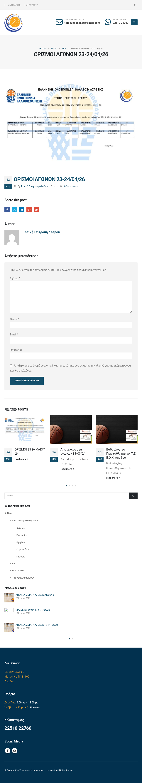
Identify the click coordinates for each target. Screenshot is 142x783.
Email (36, 209)
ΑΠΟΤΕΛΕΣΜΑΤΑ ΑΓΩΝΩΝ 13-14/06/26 (37, 624)
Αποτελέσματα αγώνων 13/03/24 (72, 451)
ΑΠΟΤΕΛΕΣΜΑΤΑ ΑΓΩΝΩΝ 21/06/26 (35, 594)
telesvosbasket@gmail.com (82, 22)
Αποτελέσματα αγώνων (25, 520)
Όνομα (14, 319)
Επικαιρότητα (19, 570)
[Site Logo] (13, 22)
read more (21, 459)
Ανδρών (20, 528)
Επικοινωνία (32, 5)
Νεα (56, 186)
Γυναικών (21, 535)
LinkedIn (21, 209)
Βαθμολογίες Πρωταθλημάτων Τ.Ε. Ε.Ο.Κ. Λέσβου (121, 453)
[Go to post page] (25, 429)
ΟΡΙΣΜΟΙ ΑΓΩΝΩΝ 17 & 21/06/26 (33, 609)
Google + (29, 209)
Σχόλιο (15, 278)
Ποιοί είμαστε (13, 5)
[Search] (133, 496)
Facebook (7, 209)
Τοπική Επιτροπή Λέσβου (34, 186)
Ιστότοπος (16, 349)
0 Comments (71, 186)
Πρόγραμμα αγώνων (23, 577)
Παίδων (20, 556)
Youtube (14, 750)
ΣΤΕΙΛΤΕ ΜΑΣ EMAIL (75, 19)
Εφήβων (20, 542)
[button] (134, 22)
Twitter (14, 209)
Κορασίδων (22, 549)
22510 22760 (120, 22)
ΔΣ (13, 563)
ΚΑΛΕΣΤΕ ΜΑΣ (120, 19)
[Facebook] (134, 4)
